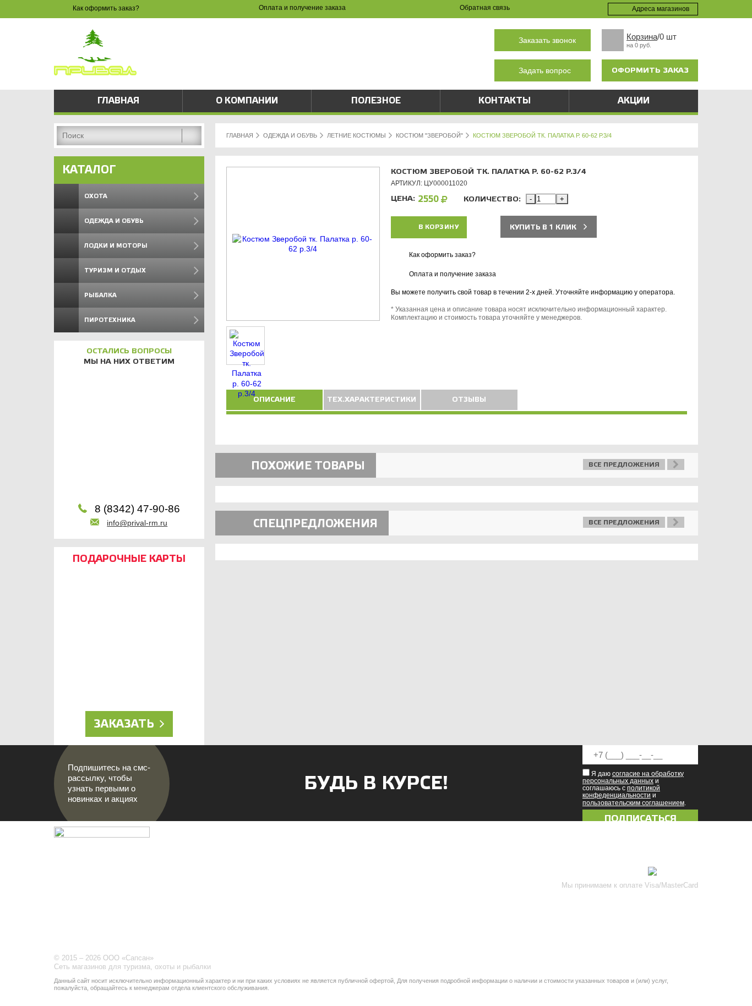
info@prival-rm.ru (137, 522)
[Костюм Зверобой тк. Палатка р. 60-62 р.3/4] (303, 248)
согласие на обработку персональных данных (633, 777)
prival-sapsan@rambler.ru (284, 70)
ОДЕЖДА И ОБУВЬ (290, 135)
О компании (247, 101)
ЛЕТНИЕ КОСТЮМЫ (356, 135)
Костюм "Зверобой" (429, 135)
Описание (274, 399)
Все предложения (624, 464)
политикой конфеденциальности (621, 791)
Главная (118, 101)
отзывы (469, 399)
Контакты (504, 101)
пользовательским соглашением (633, 803)
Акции (634, 101)
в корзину (438, 227)
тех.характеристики (371, 399)
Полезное (376, 101)
